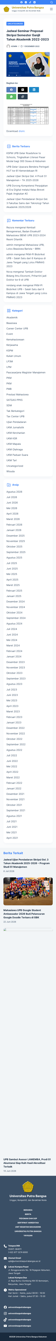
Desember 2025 (15, 535)
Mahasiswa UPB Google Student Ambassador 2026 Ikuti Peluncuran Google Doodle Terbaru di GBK (24, 914)
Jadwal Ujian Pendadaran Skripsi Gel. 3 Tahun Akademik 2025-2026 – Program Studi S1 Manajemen (26, 863)
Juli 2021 (11, 821)
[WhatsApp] (11, 96)
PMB (8, 388)
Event (9, 333)
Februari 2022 (14, 782)
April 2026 (12, 513)
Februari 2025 (14, 590)
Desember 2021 (15, 793)
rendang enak (14, 285)
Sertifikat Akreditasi (28, 1223)
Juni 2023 (12, 694)
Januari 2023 (13, 722)
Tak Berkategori (15, 410)
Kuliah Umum (13, 355)
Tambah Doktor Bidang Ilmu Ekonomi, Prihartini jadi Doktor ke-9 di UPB (26, 275)
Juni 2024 (12, 634)
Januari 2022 (13, 788)
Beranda (28, 1210)
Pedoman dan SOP (28, 1218)
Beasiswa (11, 323)
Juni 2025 (12, 568)
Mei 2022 (11, 766)
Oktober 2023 (14, 672)
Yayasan (28, 1235)
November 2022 (15, 733)
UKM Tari (11, 460)
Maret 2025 (13, 585)
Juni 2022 (12, 760)
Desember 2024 (15, 601)
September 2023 (16, 678)
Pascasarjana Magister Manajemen (25, 372)
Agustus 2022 (14, 749)
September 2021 (15, 810)
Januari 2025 (13, 596)
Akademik (12, 317)
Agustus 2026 (14, 491)
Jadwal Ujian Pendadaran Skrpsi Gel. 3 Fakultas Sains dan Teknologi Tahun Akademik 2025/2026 (27, 203)
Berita (28, 1214)
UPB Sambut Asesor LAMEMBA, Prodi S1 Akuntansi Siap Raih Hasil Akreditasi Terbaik (27, 1163)
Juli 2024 (11, 628)
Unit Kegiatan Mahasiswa (28, 1227)
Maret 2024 (13, 645)
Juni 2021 (11, 826)
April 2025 (12, 579)
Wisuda (10, 471)
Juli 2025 (11, 563)
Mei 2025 (11, 574)
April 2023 (12, 705)
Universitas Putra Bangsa (28, 7)
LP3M (9, 361)
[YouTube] (34, 2)
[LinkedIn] (34, 89)
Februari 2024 (14, 651)
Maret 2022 (13, 777)
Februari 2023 (14, 717)
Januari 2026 (13, 530)
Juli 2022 (11, 755)
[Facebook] (21, 2)
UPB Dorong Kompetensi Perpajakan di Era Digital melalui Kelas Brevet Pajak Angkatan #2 (27, 189)
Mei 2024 (11, 640)
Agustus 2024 (14, 623)
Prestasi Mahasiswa (17, 394)
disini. (22, 131)
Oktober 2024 (14, 612)
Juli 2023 (11, 689)
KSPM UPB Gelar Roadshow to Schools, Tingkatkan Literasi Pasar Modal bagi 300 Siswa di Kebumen (26, 157)
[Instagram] (26, 2)
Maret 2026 (13, 519)
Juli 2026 (11, 497)
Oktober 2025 (14, 546)
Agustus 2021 (14, 815)
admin (9, 244)
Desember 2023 (15, 662)
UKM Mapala (13, 443)
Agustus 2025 (14, 557)
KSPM (9, 350)
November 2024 (15, 607)
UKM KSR (11, 438)
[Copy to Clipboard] (23, 96)
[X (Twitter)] (23, 89)
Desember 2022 (15, 727)
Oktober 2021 (14, 804)
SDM (9, 405)
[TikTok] (30, 2)
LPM (8, 366)
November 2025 (15, 541)
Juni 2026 (12, 502)
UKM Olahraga (14, 449)
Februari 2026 (14, 524)
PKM (8, 377)
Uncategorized (15, 24)
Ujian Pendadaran (16, 421)
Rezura (10, 227)
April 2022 (12, 771)
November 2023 (15, 667)
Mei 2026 (11, 508)
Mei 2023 (11, 700)
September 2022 (16, 744)
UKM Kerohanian (15, 432)
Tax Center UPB (15, 416)
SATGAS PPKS (14, 399)
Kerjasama (12, 344)
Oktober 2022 (14, 738)
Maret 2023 (13, 711)
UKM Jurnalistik (15, 427)
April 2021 (12, 837)
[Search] (51, 2)
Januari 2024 (13, 656)
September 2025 (16, 552)
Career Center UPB (17, 328)
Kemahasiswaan (15, 339)
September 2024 (16, 617)
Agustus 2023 (14, 683)
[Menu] (51, 9)
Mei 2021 (11, 832)
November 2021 (15, 799)
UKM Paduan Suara (17, 454)
